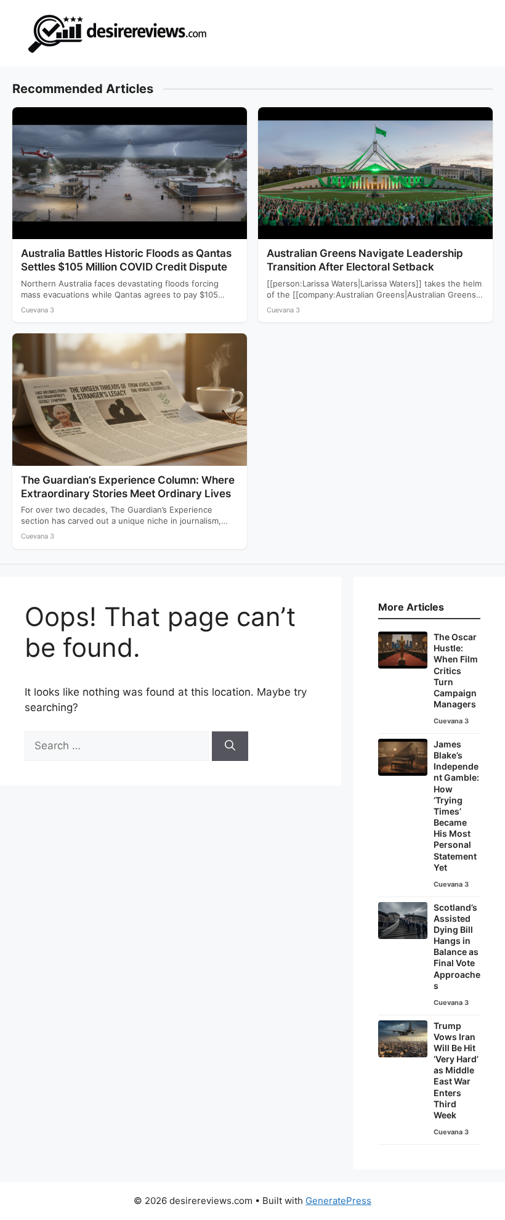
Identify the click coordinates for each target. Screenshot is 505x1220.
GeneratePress (338, 1200)
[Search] (230, 746)
